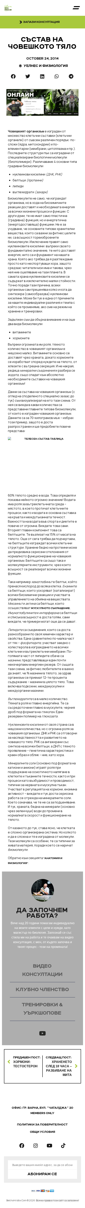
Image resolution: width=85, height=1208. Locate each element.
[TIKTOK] (63, 1145)
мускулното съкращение (50, 608)
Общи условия (42, 1132)
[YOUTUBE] (49, 1145)
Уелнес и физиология (46, 65)
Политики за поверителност (42, 1124)
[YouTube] (42, 1033)
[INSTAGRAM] (35, 1145)
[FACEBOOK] (22, 1145)
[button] (76, 8)
